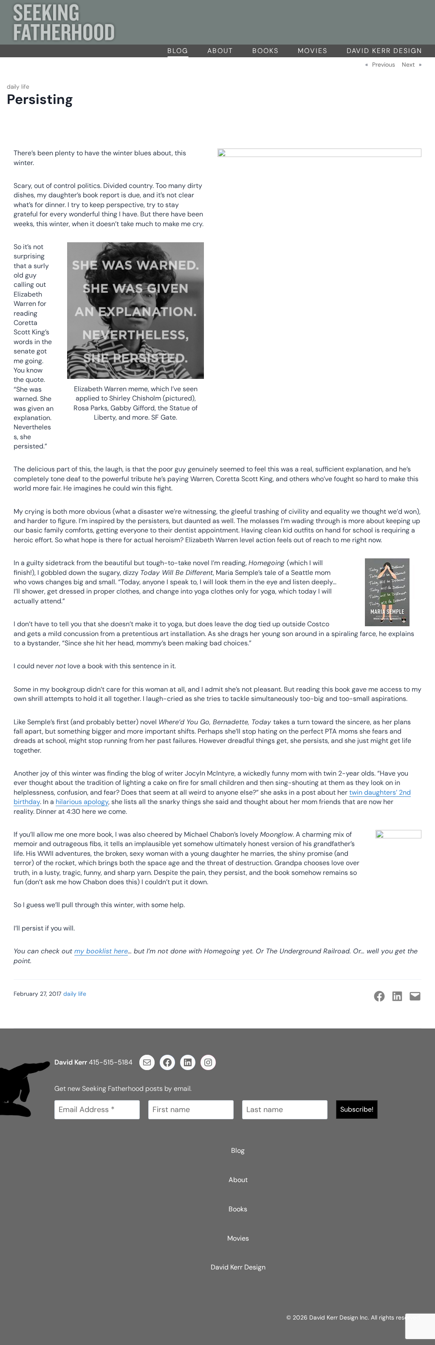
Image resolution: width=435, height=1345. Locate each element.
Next (408, 64)
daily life (18, 86)
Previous (383, 64)
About (220, 50)
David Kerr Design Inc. (339, 1317)
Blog (177, 50)
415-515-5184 (111, 1062)
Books (265, 50)
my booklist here (101, 951)
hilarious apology (82, 801)
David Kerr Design (384, 50)
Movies (313, 50)
